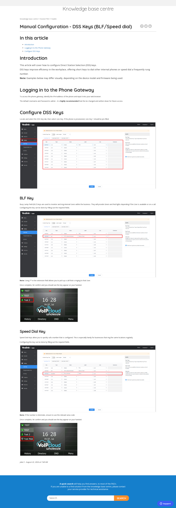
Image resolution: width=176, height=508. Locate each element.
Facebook (142, 26)
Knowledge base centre (29, 19)
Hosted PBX (44, 19)
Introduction (29, 44)
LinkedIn (150, 26)
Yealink (54, 19)
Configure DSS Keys (32, 51)
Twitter (146, 26)
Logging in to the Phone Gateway (38, 48)
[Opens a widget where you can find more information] (165, 504)
